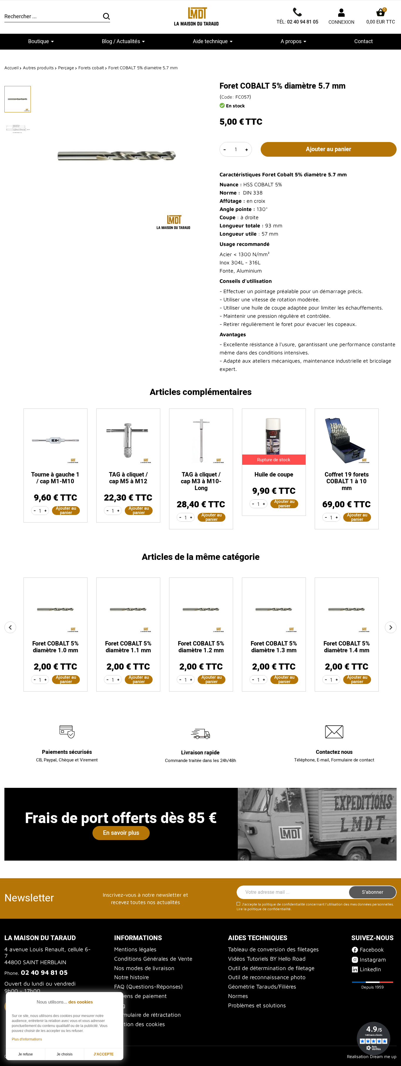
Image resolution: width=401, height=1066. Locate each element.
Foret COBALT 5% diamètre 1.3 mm (274, 647)
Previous (10, 627)
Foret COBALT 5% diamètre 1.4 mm (347, 647)
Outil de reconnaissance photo (267, 977)
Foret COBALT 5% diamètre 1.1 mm (128, 647)
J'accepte (104, 1054)
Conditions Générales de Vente (153, 958)
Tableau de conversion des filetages (273, 949)
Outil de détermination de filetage (271, 968)
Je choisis (65, 1054)
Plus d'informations (27, 1039)
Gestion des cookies (139, 1024)
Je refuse (25, 1054)
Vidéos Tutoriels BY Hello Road (267, 958)
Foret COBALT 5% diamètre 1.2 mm (201, 647)
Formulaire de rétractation (147, 1014)
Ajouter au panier (328, 149)
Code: (227, 96)
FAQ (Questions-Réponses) (148, 986)
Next (391, 627)
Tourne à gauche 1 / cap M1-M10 (55, 478)
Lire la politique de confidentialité (264, 909)
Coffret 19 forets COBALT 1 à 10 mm (347, 481)
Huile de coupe (274, 474)
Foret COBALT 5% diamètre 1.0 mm (55, 647)
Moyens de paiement (140, 996)
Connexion (341, 22)
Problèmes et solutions (257, 1005)
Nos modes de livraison (144, 968)
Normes (238, 996)
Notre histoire (131, 977)
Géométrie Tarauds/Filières (262, 986)
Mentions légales (135, 949)
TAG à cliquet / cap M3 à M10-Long (201, 481)
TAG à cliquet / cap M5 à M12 (128, 478)
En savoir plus (121, 833)
